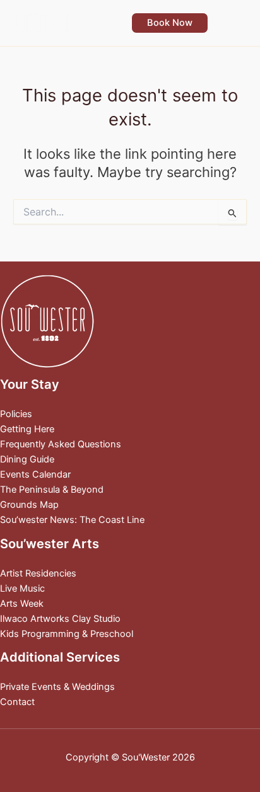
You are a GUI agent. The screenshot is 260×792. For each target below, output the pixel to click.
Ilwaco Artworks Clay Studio (60, 618)
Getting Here (27, 429)
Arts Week (22, 603)
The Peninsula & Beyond (51, 489)
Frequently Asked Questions (60, 444)
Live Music (22, 588)
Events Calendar (35, 474)
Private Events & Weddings (57, 686)
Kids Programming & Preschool (66, 634)
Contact (17, 702)
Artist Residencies (38, 573)
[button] (169, 23)
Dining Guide (27, 459)
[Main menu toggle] (234, 22)
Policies (16, 414)
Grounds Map (29, 504)
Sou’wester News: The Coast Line (72, 519)
